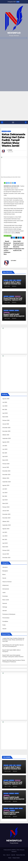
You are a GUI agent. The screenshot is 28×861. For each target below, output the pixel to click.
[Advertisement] (14, 106)
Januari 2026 (5, 424)
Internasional (5, 589)
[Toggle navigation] (13, 122)
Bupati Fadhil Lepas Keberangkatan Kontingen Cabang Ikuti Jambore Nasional (12, 814)
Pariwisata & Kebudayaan (8, 614)
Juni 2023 (4, 536)
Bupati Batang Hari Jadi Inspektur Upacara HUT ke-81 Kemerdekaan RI (12, 299)
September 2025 (6, 438)
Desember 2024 (6, 471)
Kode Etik (13, 854)
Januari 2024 (5, 510)
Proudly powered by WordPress (10, 849)
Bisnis (4, 574)
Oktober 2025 (5, 434)
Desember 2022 (6, 557)
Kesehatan (5, 596)
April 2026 (5, 413)
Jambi (14, 280)
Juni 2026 (4, 406)
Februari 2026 (5, 420)
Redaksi (10, 150)
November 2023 (6, 517)
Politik (4, 625)
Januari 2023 (5, 554)
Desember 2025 (6, 427)
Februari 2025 (5, 463)
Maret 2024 (5, 503)
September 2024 (6, 481)
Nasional (16, 310)
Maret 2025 (5, 460)
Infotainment (5, 585)
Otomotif (4, 610)
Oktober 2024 (5, 478)
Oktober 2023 (5, 521)
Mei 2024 (4, 496)
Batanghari (4, 131)
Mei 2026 (4, 409)
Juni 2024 (4, 492)
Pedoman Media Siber (20, 854)
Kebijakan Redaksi (16, 857)
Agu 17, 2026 (7, 786)
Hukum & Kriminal (6, 581)
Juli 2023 (4, 532)
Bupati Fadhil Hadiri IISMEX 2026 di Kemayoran (13, 315)
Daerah (9, 131)
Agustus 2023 (5, 528)
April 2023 (5, 543)
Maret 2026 (5, 416)
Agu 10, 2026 (7, 816)
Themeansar (13, 851)
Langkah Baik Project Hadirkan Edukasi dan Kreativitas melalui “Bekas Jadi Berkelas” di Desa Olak (13, 640)
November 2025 (6, 431)
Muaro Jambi (5, 599)
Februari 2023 (5, 550)
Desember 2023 (6, 514)
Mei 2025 (4, 452)
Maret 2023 (5, 546)
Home (4, 854)
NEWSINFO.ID (14, 33)
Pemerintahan (17, 296)
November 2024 (6, 474)
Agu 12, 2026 (7, 801)
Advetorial (6, 296)
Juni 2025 (4, 449)
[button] (23, 122)
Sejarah (4, 628)
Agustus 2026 (5, 398)
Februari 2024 (5, 507)
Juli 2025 (4, 445)
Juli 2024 (4, 489)
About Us (8, 854)
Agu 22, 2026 (7, 771)
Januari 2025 (5, 467)
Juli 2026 (4, 402)
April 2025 (5, 456)
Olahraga (4, 607)
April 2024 (5, 499)
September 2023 (6, 525)
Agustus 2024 (5, 485)
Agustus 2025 (5, 442)
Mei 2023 (4, 539)
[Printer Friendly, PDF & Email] (7, 236)
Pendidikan (19, 280)
